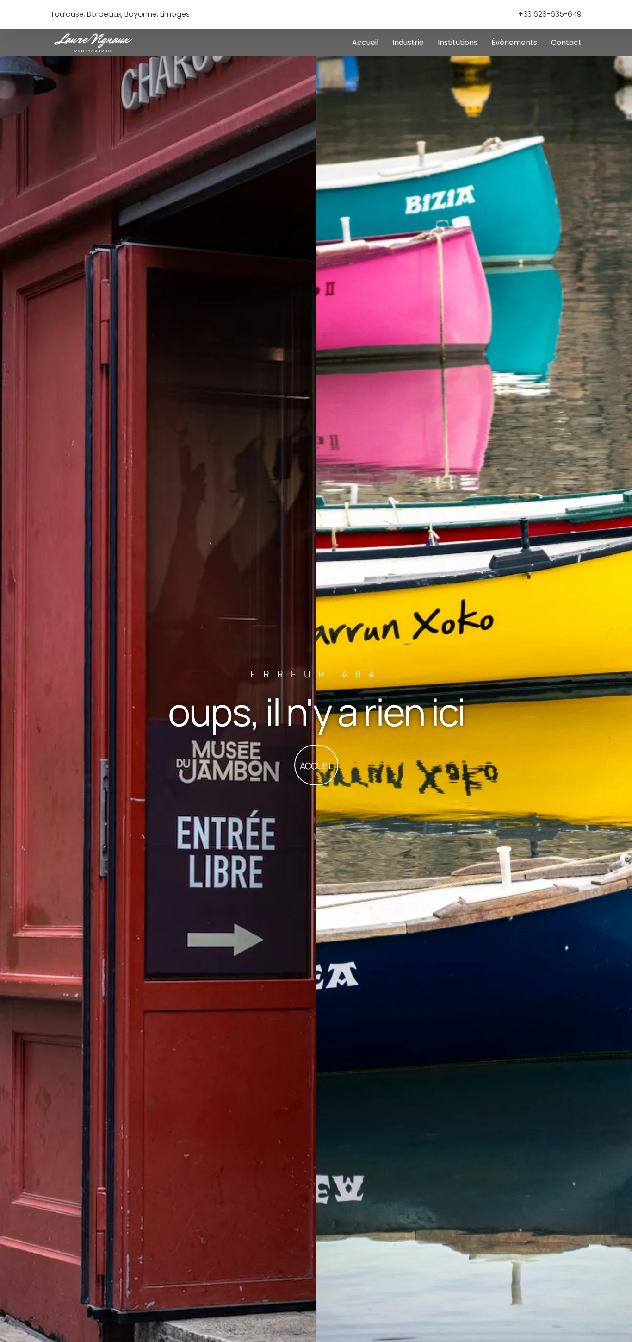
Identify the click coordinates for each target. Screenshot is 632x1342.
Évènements (514, 42)
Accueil (365, 42)
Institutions (457, 42)
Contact (566, 42)
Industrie (408, 42)
